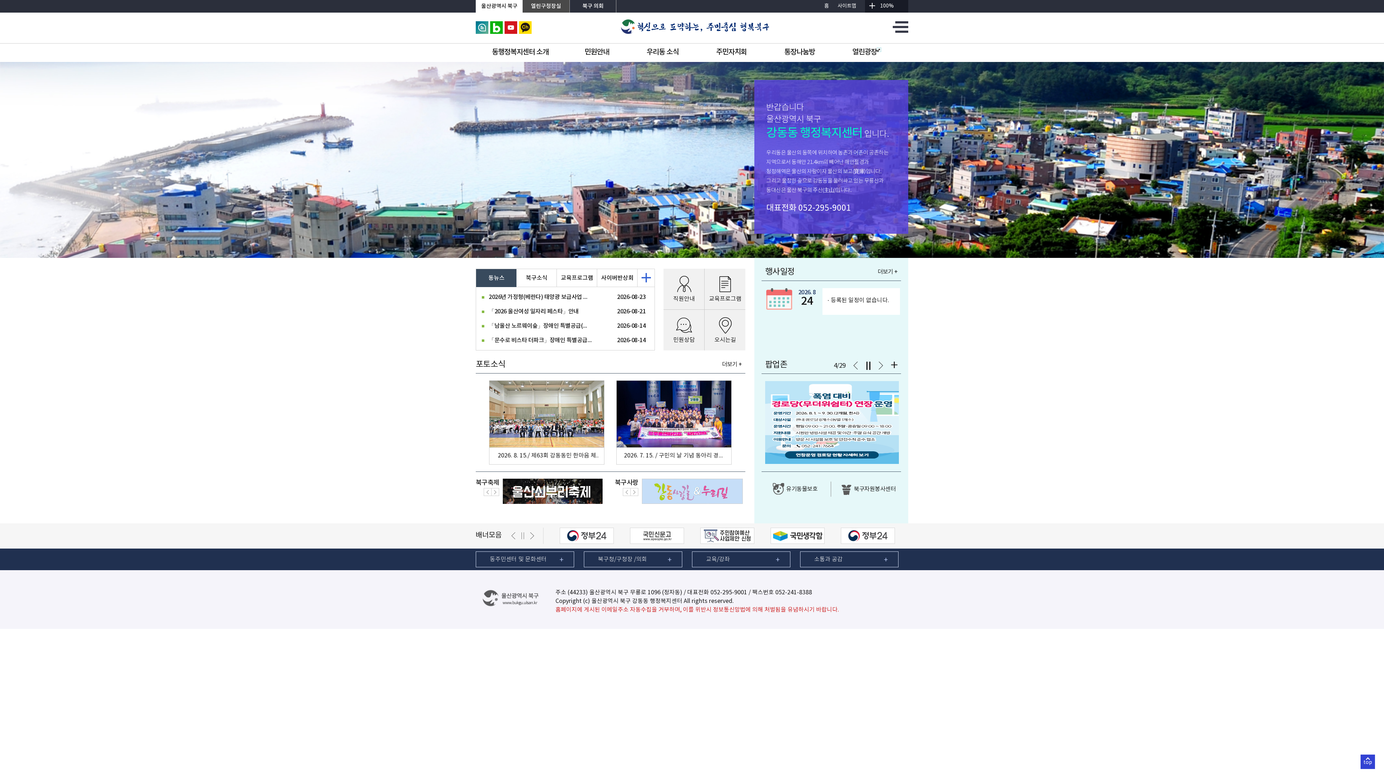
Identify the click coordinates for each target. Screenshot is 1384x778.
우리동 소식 (663, 52)
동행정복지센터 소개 (520, 52)
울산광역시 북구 (499, 6)
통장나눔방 (799, 52)
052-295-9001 (824, 208)
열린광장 (864, 52)
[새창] (482, 24)
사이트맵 (847, 6)
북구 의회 (593, 6)
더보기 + (732, 364)
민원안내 (597, 52)
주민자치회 (731, 52)
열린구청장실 (546, 6)
